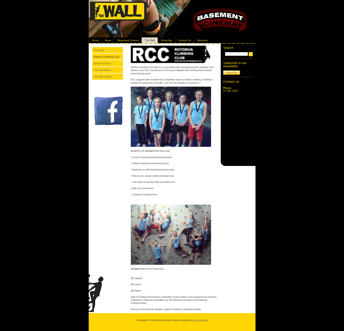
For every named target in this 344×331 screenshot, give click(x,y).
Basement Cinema (128, 40)
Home (95, 40)
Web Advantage (201, 320)
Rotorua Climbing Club (106, 56)
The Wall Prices (102, 70)
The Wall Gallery (103, 76)
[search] (251, 54)
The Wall (150, 40)
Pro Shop (99, 50)
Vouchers (202, 40)
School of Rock (102, 63)
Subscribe (166, 40)
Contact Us (184, 40)
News (108, 40)
